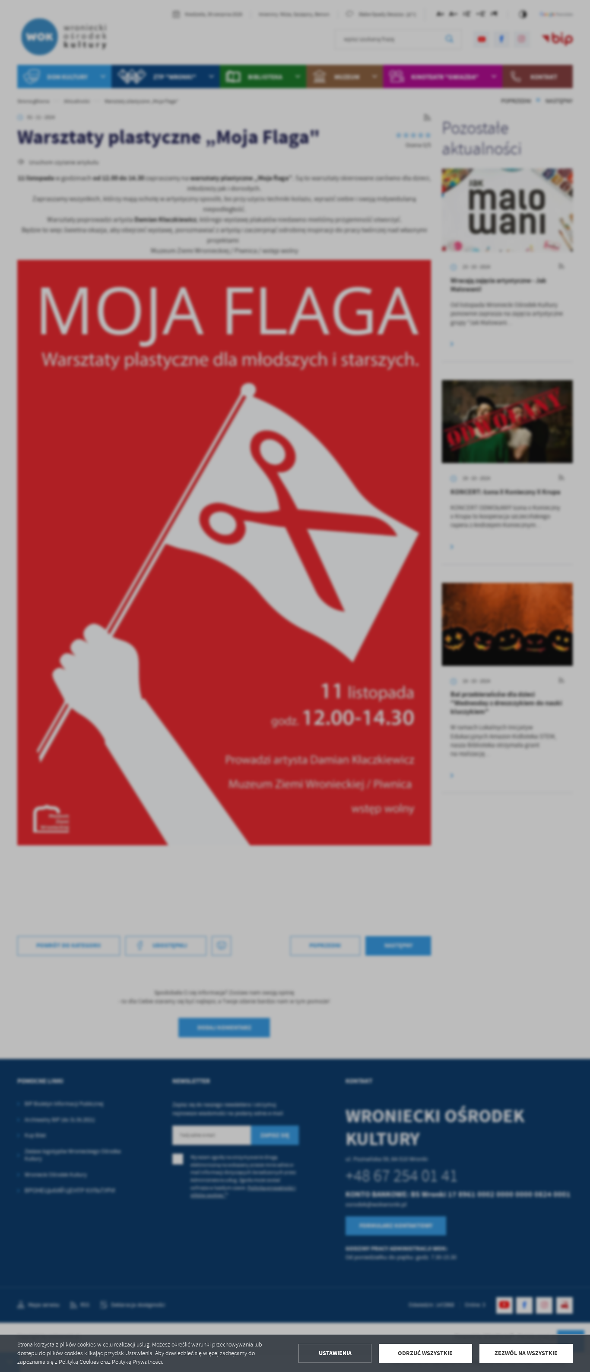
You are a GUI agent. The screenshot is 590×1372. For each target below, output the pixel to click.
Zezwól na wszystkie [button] (526, 1353)
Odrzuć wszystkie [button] (425, 1353)
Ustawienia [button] (335, 1353)
